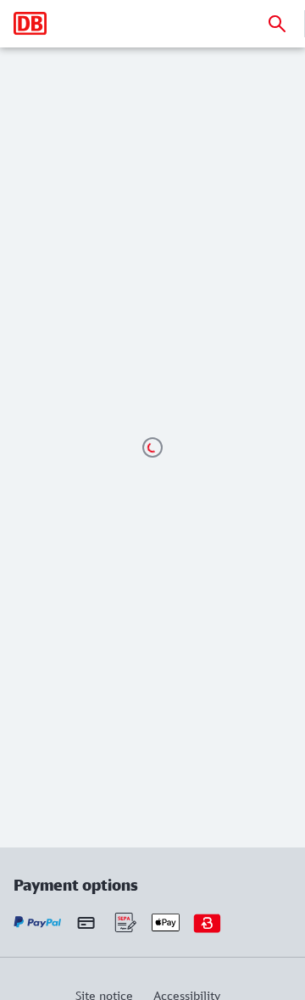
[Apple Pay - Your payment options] (166, 922)
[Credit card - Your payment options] (86, 923)
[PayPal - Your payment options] (38, 922)
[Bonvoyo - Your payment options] (207, 922)
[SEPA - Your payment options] (124, 922)
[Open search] (277, 23)
